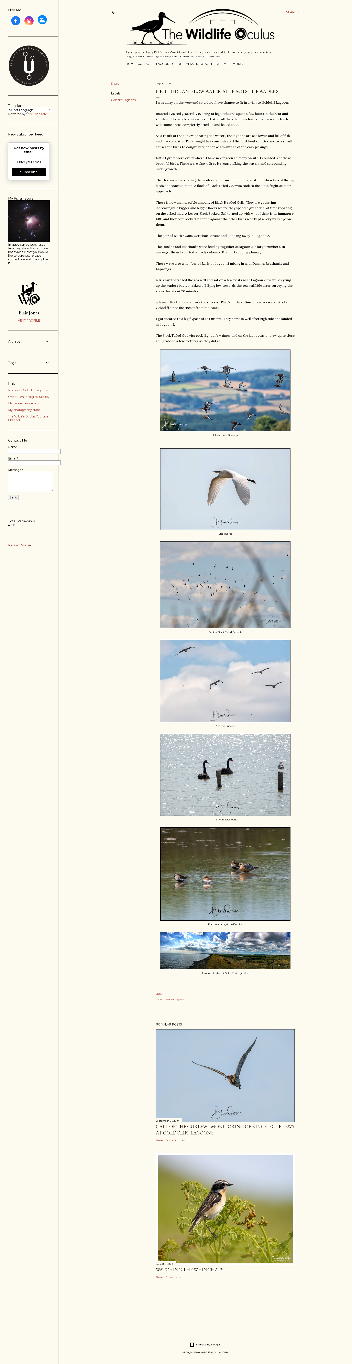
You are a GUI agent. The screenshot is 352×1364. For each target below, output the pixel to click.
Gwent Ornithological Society (29, 397)
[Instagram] (29, 20)
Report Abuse (19, 545)
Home (130, 64)
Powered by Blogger (208, 1344)
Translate (40, 114)
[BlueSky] (42, 19)
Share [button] (115, 83)
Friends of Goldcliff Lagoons (28, 390)
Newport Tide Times (213, 64)
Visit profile (29, 320)
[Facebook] (15, 20)
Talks (189, 64)
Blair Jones (29, 313)
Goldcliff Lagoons (123, 100)
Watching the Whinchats (189, 1269)
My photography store (24, 410)
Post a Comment (176, 1140)
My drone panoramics (23, 403)
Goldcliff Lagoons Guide (160, 64)
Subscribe (29, 172)
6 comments (173, 1277)
